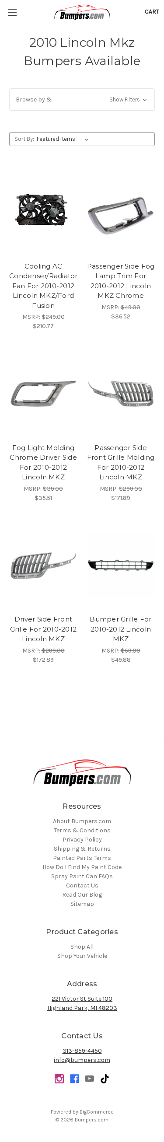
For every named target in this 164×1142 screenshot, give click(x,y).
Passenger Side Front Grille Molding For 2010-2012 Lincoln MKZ (121, 463)
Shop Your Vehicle (82, 956)
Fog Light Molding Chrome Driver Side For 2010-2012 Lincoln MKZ (43, 463)
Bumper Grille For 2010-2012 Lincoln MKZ (120, 629)
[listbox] (64, 139)
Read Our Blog (82, 894)
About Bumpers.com (82, 821)
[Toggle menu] (12, 12)
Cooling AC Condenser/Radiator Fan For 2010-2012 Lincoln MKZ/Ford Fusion (43, 286)
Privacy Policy (82, 839)
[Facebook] (74, 1078)
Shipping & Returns (82, 848)
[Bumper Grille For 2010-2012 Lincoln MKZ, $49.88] (121, 565)
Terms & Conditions (82, 830)
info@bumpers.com (82, 1060)
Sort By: (24, 139)
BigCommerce (97, 1112)
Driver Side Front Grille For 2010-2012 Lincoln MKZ (43, 629)
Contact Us (82, 885)
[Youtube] (89, 1078)
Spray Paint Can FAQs (82, 876)
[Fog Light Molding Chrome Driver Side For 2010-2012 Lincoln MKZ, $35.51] (43, 393)
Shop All (82, 946)
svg (104, 1078)
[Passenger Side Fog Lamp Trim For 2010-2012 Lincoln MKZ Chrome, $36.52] (121, 212)
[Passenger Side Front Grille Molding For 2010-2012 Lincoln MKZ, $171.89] (121, 393)
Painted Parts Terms (82, 858)
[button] (82, 99)
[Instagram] (59, 1078)
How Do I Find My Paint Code (82, 867)
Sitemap (82, 904)
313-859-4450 (82, 1051)
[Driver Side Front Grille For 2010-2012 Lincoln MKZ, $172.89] (43, 565)
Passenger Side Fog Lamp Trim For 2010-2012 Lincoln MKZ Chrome (121, 281)
